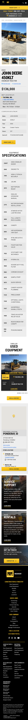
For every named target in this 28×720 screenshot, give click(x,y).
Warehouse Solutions (6, 686)
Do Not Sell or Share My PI (10, 717)
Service (14, 593)
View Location (6, 445)
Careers (14, 619)
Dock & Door (6, 696)
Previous (3, 39)
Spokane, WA (9, 454)
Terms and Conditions (15, 715)
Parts (14, 590)
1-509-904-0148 (11, 460)
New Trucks (17, 665)
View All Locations (14, 469)
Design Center (7, 700)
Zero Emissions (18, 676)
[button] (14, 8)
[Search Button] (23, 3)
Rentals (14, 588)
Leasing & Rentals (19, 669)
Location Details (9, 457)
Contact (5, 715)
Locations (14, 595)
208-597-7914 (19, 11)
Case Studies (14, 611)
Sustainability (14, 621)
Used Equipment (9, 20)
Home (3, 20)
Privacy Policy (7, 716)
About (14, 617)
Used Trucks (17, 667)
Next (25, 39)
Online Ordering (14, 605)
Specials (14, 607)
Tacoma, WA (7, 97)
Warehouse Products (6, 689)
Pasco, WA (8, 465)
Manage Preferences (14, 627)
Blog (14, 623)
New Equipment (14, 584)
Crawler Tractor (18, 20)
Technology (14, 601)
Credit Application (14, 609)
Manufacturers (14, 625)
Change (20, 15)
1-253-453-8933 (8, 100)
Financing (14, 603)
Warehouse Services (6, 693)
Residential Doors (8, 698)
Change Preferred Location (9, 447)
